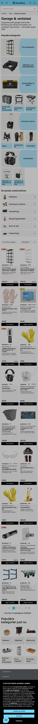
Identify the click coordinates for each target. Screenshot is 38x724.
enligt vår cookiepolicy (13, 690)
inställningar (13, 703)
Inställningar (19, 720)
